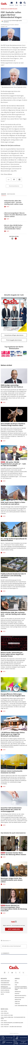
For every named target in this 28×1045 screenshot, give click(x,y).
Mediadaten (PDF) (19, 997)
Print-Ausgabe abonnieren (14, 340)
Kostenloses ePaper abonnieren (14, 335)
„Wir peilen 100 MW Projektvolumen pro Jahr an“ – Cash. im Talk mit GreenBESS (13, 463)
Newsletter (18, 999)
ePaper (16, 982)
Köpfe (2, 994)
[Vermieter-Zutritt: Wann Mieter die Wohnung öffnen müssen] (14, 843)
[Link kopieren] (8, 180)
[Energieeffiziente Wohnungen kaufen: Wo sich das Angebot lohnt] (14, 684)
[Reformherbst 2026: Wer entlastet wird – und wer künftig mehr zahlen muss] (14, 603)
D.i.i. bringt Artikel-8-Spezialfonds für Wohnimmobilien (14, 539)
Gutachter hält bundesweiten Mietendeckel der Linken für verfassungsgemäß (11, 809)
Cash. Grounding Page (21, 1005)
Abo (16, 980)
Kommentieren (14, 186)
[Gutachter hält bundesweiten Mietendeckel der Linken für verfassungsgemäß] (14, 798)
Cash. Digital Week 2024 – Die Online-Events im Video (13, 1018)
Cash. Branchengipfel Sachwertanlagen (12, 1022)
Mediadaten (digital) (20, 995)
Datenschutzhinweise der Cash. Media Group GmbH (21, 988)
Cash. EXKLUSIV (5, 1013)
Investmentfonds (5, 984)
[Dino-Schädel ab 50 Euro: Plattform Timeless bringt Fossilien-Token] (14, 414)
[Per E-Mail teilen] (19, 180)
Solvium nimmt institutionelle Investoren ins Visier (11, 772)
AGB (16, 984)
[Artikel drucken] (14, 180)
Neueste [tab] (3, 194)
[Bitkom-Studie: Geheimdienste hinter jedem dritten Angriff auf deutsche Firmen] (14, 643)
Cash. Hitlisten (5, 1024)
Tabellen (17, 1003)
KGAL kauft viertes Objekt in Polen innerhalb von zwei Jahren (13, 503)
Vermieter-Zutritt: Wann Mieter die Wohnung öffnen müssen (13, 853)
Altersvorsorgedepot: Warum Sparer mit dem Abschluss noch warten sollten (15, 214)
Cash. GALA (4, 1020)
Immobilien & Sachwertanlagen (6, 987)
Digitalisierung (5, 990)
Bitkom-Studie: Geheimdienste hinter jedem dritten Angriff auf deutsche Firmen (12, 654)
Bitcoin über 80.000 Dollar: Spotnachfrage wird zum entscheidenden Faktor (13, 227)
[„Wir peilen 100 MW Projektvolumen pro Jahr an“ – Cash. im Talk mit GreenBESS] (14, 452)
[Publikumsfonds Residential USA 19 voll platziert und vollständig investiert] (14, 564)
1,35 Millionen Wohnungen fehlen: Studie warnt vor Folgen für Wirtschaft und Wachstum (13, 734)
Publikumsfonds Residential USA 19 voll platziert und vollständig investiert (13, 575)
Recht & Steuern (5, 992)
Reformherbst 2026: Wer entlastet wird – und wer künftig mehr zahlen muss (13, 202)
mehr (7, 206)
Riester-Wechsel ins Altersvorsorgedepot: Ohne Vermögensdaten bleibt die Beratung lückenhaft (14, 908)
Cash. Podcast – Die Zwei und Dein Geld (11, 1026)
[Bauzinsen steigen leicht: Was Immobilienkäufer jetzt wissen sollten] (14, 869)
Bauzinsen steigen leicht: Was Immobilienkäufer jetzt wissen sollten (11, 880)
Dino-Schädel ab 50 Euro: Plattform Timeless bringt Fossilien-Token (13, 424)
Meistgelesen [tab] (11, 194)
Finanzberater (5, 982)
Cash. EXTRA (4, 1011)
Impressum (18, 991)
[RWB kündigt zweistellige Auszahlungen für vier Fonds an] (14, 375)
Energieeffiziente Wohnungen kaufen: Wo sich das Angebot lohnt (13, 695)
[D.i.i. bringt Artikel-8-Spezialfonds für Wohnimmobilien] (14, 529)
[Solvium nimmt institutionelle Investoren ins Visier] (14, 761)
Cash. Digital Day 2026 (7, 1015)
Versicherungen (5, 980)
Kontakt (17, 993)
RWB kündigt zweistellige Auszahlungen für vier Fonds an (12, 386)
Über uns (17, 1001)
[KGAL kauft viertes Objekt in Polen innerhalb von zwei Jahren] (14, 492)
